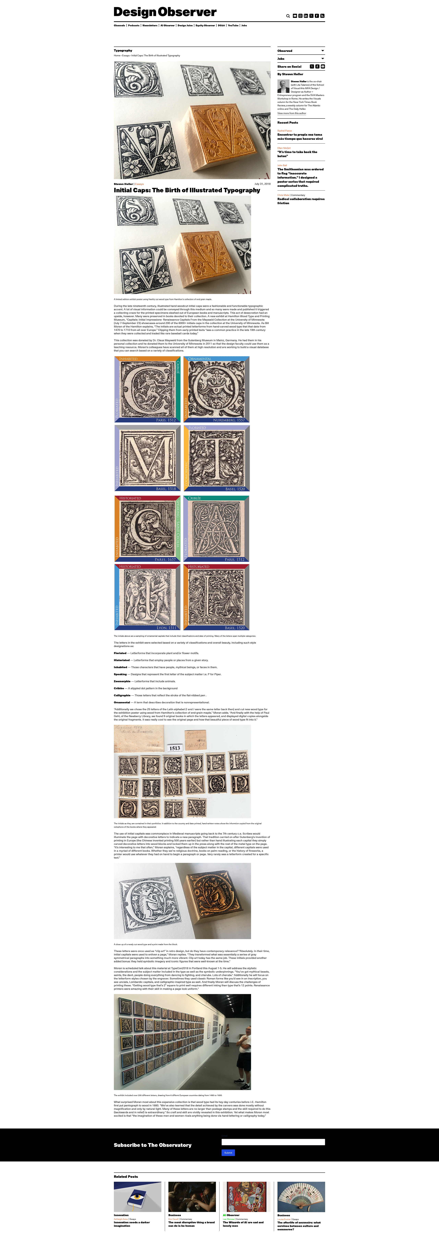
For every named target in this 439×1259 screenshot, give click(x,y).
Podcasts (133, 25)
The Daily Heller (297, 108)
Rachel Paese (284, 130)
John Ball (282, 165)
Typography (123, 50)
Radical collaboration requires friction (301, 201)
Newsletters (150, 25)
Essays (126, 55)
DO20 (221, 25)
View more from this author (291, 113)
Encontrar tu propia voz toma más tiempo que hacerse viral (300, 136)
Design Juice (185, 25)
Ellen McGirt (283, 148)
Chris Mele (283, 195)
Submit (228, 1152)
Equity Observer (205, 25)
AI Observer (168, 25)
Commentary (298, 195)
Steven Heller (123, 183)
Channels (119, 25)
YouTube (233, 25)
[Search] (288, 16)
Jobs (244, 25)
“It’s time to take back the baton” (297, 154)
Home (117, 55)
